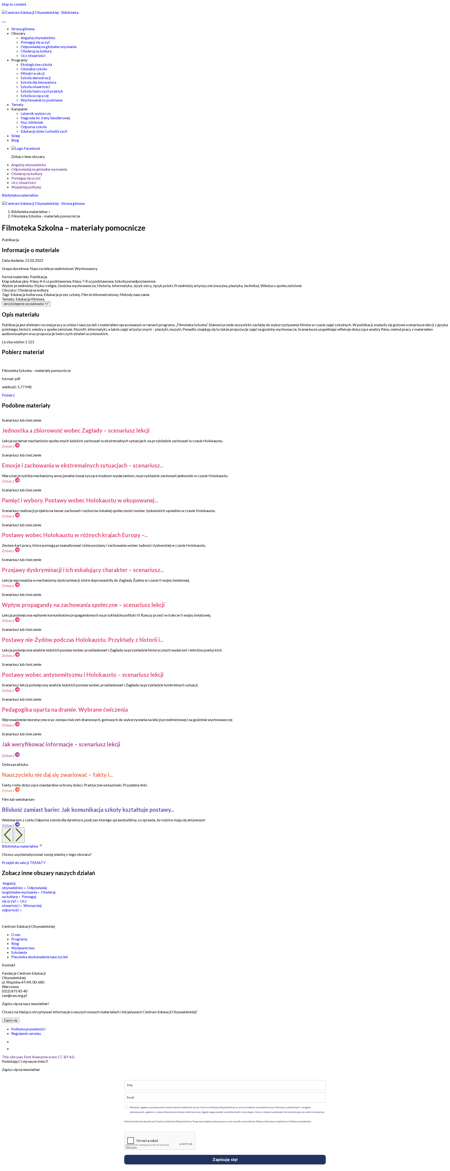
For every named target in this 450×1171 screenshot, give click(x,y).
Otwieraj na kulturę (36, 51)
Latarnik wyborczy (36, 113)
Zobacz (8, 446)
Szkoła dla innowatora (38, 82)
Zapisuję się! (225, 1159)
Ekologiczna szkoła (36, 64)
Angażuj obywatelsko (38, 37)
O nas (15, 934)
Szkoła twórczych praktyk (42, 91)
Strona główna (22, 28)
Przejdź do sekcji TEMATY (23, 862)
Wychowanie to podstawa (41, 100)
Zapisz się (10, 1020)
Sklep (15, 135)
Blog (15, 140)
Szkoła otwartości (35, 86)
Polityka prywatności (28, 1029)
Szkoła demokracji (36, 77)
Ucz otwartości (33, 55)
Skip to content (14, 4)
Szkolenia (19, 952)
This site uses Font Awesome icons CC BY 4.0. (38, 1057)
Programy (19, 939)
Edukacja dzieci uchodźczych (44, 131)
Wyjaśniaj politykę (26, 187)
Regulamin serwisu (26, 1033)
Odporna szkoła (34, 126)
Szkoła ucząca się (35, 95)
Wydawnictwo (23, 948)
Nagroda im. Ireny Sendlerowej (45, 118)
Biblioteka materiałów (20, 195)
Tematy (17, 104)
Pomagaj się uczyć (35, 42)
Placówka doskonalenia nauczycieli (39, 956)
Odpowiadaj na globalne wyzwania (48, 46)
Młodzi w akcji (33, 73)
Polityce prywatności (300, 1121)
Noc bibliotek (32, 122)
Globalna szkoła (34, 69)
